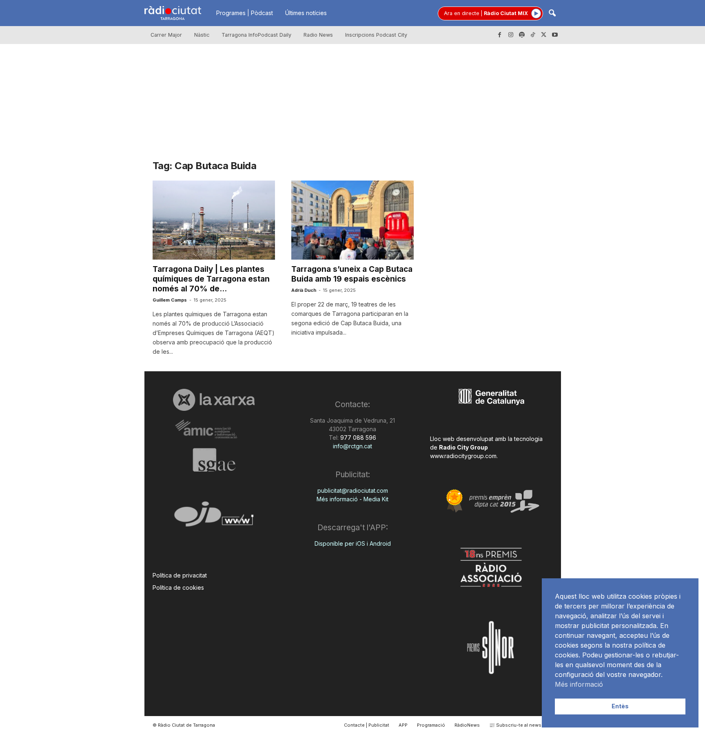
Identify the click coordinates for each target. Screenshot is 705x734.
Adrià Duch (303, 290)
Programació (431, 725)
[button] (552, 13)
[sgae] (214, 460)
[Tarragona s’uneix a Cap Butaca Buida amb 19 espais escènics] (352, 220)
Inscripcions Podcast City (376, 35)
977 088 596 (357, 437)
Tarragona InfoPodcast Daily (256, 35)
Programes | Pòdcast (244, 12)
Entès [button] (620, 706)
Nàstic (201, 35)
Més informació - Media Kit (352, 499)
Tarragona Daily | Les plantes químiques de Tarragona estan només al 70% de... (211, 279)
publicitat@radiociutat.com (352, 490)
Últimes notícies (306, 12)
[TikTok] (533, 35)
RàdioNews (467, 725)
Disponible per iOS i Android (353, 543)
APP (403, 725)
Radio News (318, 35)
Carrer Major (166, 35)
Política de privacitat (180, 575)
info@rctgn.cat (352, 446)
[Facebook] (500, 35)
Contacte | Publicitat (366, 725)
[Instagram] (511, 35)
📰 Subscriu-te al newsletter (521, 725)
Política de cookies (178, 587)
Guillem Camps (170, 300)
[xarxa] (214, 400)
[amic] (214, 429)
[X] (544, 35)
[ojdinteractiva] (214, 517)
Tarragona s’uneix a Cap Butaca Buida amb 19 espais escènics (351, 274)
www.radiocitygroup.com (463, 455)
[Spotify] (522, 35)
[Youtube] (555, 35)
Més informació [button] (579, 684)
